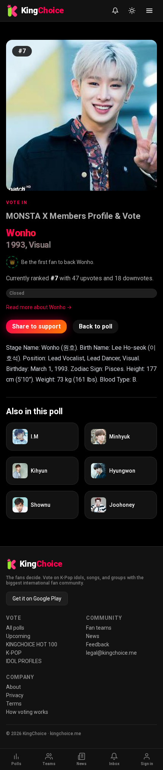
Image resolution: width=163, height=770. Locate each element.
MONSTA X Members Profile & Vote (73, 216)
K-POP (14, 653)
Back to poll (95, 326)
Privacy (15, 695)
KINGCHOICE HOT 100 (31, 644)
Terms (14, 704)
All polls (15, 628)
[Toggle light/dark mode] (132, 10)
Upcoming (18, 636)
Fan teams (98, 628)
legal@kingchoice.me (111, 653)
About (13, 687)
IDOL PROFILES (24, 661)
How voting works (27, 712)
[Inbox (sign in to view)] (115, 10)
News (92, 636)
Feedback (97, 644)
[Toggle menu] (149, 10)
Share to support (36, 326)
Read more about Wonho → (39, 307)
